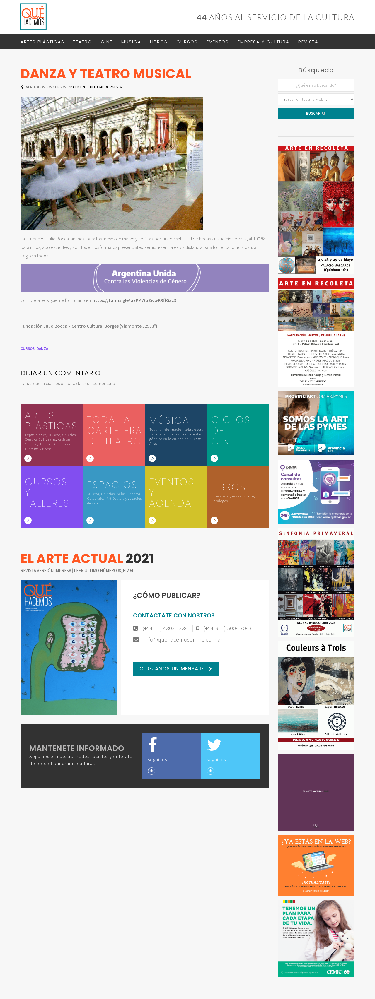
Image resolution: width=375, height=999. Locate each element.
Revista (308, 42)
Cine (106, 42)
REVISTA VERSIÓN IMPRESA (46, 570)
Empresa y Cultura (263, 42)
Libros (159, 42)
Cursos (187, 42)
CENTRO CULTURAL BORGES (72, 87)
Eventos (218, 42)
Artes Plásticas (42, 42)
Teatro (82, 42)
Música (131, 42)
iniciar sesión (54, 383)
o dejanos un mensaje (172, 668)
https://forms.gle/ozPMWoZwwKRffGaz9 (134, 300)
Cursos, (29, 348)
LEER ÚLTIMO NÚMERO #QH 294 (103, 570)
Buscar (314, 113)
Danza (42, 348)
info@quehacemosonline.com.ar (183, 639)
